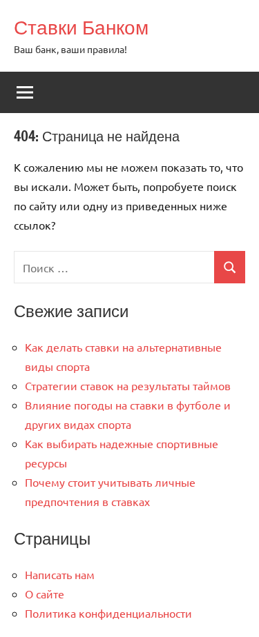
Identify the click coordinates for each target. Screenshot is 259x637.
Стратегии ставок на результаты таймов (128, 385)
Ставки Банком (81, 27)
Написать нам (60, 574)
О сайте (44, 593)
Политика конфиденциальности (108, 613)
